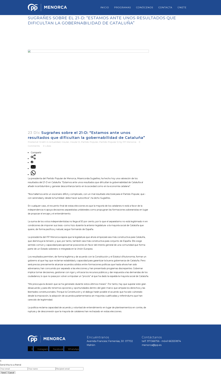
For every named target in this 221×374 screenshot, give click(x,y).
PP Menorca (129, 142)
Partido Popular (89, 142)
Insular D (75, 142)
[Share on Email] (33, 168)
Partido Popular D (109, 142)
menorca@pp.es (151, 345)
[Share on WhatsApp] (33, 174)
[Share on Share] (33, 158)
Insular (65, 142)
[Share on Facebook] (32, 162)
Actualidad (54, 142)
